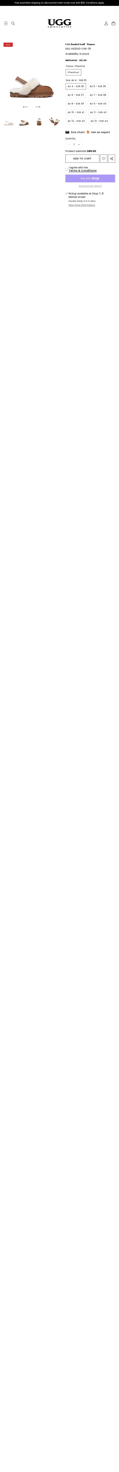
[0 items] (113, 23)
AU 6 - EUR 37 (76, 95)
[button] (25, 107)
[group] (8, 120)
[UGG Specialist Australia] (59, 23)
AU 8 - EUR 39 (76, 103)
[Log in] (106, 23)
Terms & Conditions (83, 170)
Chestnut (73, 72)
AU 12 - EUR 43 (76, 121)
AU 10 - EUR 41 (76, 112)
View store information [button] (81, 205)
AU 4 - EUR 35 (76, 86)
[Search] (13, 23)
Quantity (70, 138)
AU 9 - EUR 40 (98, 103)
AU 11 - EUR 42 (98, 112)
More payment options (90, 186)
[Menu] (5, 23)
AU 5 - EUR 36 (98, 86)
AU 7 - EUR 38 (98, 95)
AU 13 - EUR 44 (99, 121)
